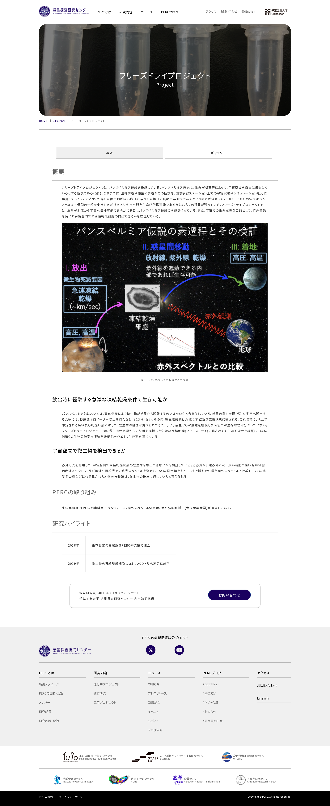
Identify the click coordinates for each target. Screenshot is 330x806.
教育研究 (100, 693)
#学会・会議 (210, 702)
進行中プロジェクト (106, 684)
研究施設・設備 (49, 720)
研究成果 (45, 711)
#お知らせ (209, 711)
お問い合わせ (228, 11)
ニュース (146, 12)
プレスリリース (157, 693)
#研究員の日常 (213, 720)
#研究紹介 (210, 693)
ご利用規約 (46, 797)
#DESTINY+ (211, 684)
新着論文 (154, 702)
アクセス (211, 11)
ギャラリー (218, 153)
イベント (153, 711)
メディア (153, 720)
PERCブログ (169, 12)
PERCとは (104, 12)
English (250, 11)
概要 (109, 153)
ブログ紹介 (155, 730)
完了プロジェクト (105, 702)
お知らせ (153, 684)
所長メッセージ (49, 684)
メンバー (44, 702)
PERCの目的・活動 (51, 693)
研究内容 (125, 12)
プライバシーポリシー (72, 797)
